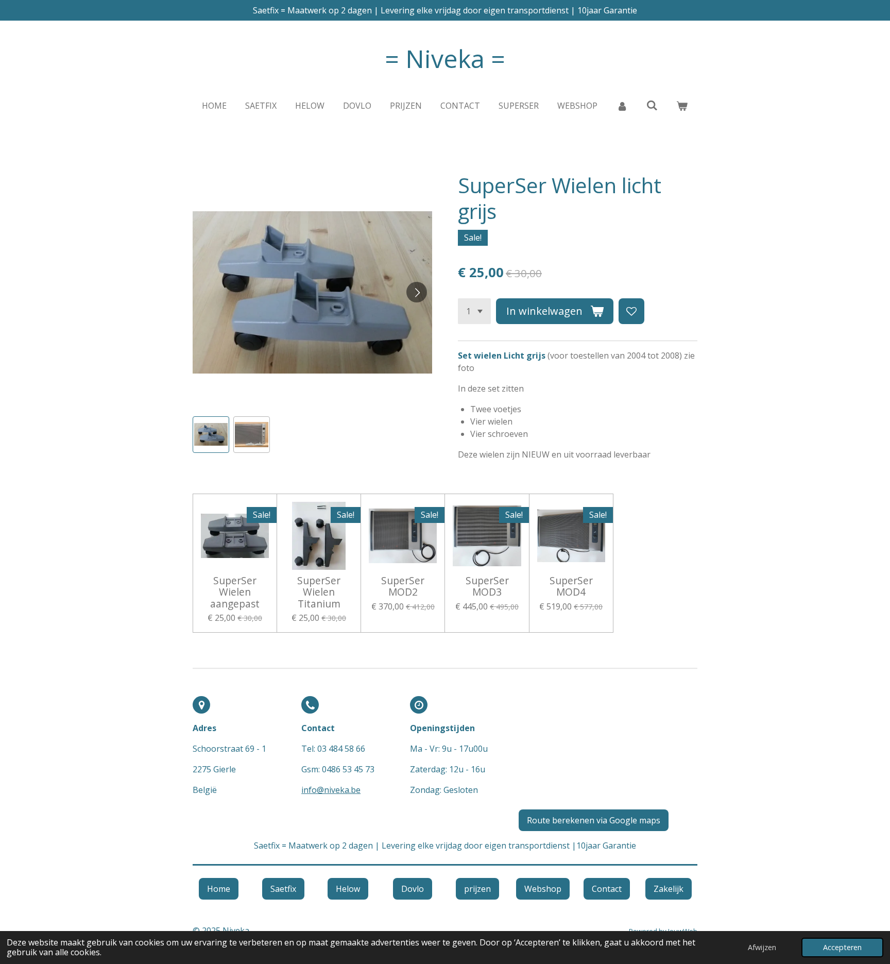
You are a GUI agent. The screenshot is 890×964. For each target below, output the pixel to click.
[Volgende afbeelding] (416, 292)
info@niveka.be (331, 790)
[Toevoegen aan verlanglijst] (631, 311)
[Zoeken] (652, 105)
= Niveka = (445, 58)
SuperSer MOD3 (487, 586)
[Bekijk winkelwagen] (682, 105)
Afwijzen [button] (762, 947)
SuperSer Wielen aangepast (235, 592)
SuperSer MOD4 (571, 586)
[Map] (608, 748)
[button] (211, 434)
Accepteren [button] (842, 947)
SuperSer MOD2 (402, 586)
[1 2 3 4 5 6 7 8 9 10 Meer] (474, 311)
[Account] (621, 105)
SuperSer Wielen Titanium (318, 592)
